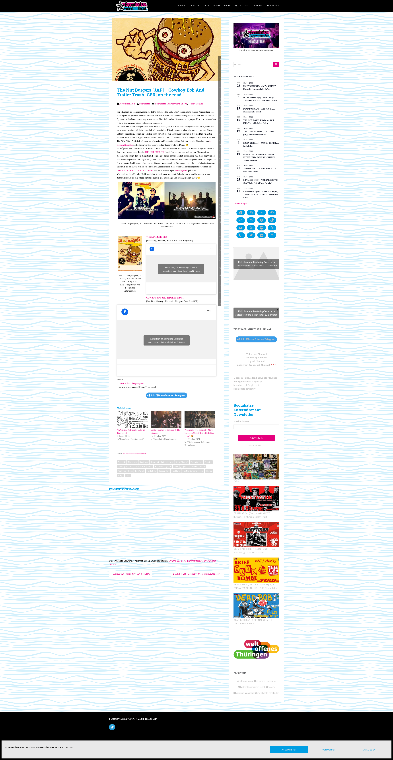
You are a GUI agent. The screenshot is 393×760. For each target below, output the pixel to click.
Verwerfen (329, 749)
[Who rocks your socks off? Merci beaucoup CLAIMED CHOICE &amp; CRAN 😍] (200, 419)
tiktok (262, 686)
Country (208, 462)
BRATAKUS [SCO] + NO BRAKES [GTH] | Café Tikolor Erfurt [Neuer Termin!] (260, 181)
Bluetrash (144, 462)
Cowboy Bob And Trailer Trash (131, 466)
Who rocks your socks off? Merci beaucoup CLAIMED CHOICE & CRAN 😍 (199, 432)
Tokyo (120, 475)
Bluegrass (132, 462)
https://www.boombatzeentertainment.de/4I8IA (135, 453)
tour (128, 475)
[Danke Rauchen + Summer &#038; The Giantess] (166, 419)
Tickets (237, 481)
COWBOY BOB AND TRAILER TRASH (135, 170)
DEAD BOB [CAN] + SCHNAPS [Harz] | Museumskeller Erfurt (259, 110)
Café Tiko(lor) (182, 462)
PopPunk (122, 471)
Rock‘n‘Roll (139, 471)
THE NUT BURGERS (155, 152)
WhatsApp (242, 680)
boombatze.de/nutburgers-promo (131, 383)
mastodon (274, 692)
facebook (271, 680)
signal (250, 680)
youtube (240, 692)
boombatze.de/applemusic (246, 385)
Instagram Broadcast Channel (253, 364)
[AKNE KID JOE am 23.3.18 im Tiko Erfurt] (132, 419)
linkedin (250, 692)
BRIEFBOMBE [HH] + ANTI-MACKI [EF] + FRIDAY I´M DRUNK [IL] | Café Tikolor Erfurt (260, 194)
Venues (199, 103)
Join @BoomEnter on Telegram (168, 395)
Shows (184, 103)
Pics (247, 5)
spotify (271, 686)
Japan (168, 466)
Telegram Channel (256, 354)
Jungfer (184, 466)
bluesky (264, 692)
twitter (243, 686)
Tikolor (192, 103)
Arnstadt (121, 462)
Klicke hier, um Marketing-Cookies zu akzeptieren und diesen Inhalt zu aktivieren (220, 181)
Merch (217, 5)
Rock (130, 471)
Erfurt (150, 466)
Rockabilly (151, 471)
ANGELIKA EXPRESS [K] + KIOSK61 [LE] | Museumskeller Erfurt (259, 133)
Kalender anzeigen (240, 203)
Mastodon (174, 719)
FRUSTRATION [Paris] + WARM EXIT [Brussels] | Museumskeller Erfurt (259, 87)
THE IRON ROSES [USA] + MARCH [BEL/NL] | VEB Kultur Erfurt (258, 121)
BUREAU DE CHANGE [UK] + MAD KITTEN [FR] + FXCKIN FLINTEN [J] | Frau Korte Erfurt (259, 157)
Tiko (201, 471)
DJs (236, 5)
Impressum (272, 5)
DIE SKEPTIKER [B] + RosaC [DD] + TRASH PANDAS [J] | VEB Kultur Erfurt (260, 99)
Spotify (258, 381)
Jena (176, 466)
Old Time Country (197, 466)
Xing (258, 692)
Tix (205, 5)
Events (193, 5)
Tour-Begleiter (181, 170)
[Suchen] (276, 64)
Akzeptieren (289, 749)
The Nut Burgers (190, 471)
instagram (254, 686)
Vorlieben (369, 749)
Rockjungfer (164, 471)
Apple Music (244, 381)
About (227, 5)
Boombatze (144, 103)
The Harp (176, 471)
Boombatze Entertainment (167, 103)
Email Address (241, 421)
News (180, 5)
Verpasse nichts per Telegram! (130, 726)
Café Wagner (196, 462)
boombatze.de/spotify (244, 388)
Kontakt (258, 5)
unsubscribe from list (256, 445)
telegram (260, 680)
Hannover (159, 466)
